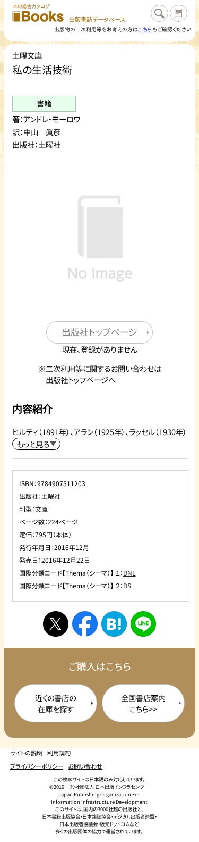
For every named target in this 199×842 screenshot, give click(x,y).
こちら (145, 29)
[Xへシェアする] (55, 624)
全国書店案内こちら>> (143, 703)
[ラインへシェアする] (143, 624)
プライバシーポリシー (36, 766)
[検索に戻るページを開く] (159, 13)
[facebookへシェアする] (85, 624)
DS (127, 585)
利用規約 (59, 752)
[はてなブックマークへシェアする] (114, 624)
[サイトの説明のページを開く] (178, 13)
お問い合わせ (85, 766)
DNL (129, 572)
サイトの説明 (26, 752)
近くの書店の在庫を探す (55, 703)
